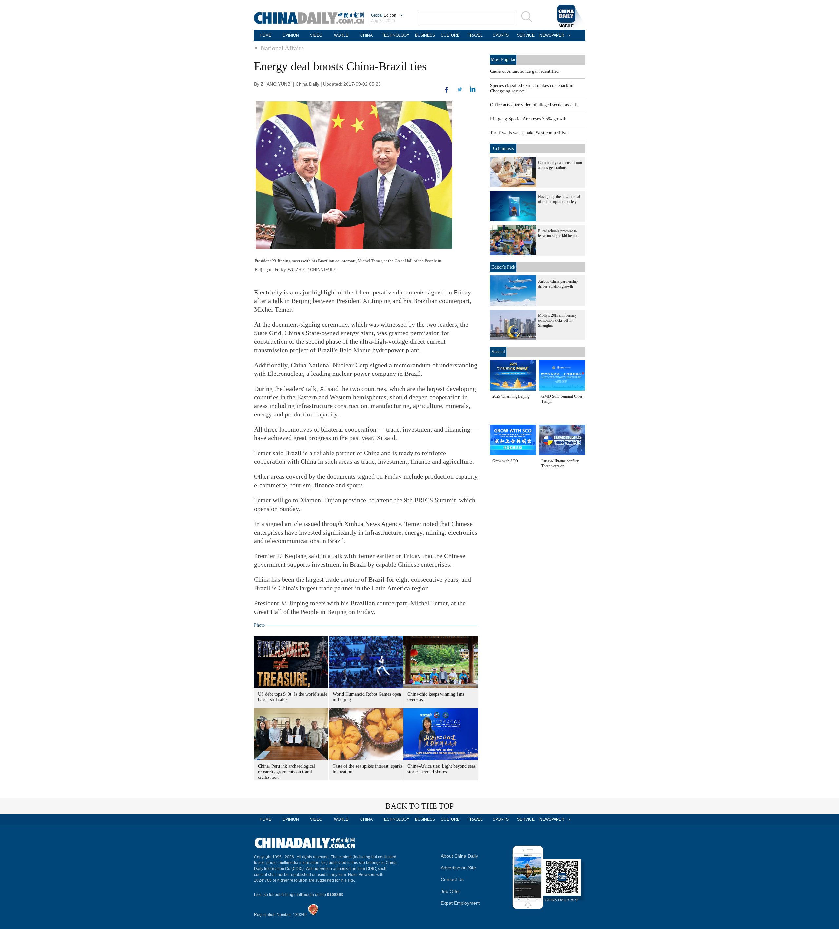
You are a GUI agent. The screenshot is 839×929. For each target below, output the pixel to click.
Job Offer (450, 891)
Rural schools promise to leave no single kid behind (558, 233)
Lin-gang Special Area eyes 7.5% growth (528, 118)
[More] (447, 92)
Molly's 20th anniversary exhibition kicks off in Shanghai (557, 320)
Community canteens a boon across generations (560, 165)
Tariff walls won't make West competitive (528, 133)
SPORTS (501, 35)
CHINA (366, 35)
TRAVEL (475, 35)
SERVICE (526, 35)
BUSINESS (425, 35)
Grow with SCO (505, 461)
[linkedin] (459, 91)
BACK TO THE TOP (419, 806)
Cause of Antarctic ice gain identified (524, 71)
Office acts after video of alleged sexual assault (533, 104)
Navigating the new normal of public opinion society (559, 199)
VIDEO (316, 35)
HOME (265, 35)
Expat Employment (460, 903)
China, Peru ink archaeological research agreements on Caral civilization (286, 772)
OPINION (291, 35)
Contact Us (452, 879)
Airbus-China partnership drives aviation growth (558, 284)
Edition (383, 15)
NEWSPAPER (550, 35)
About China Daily (459, 855)
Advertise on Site (458, 867)
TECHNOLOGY (395, 35)
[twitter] (473, 91)
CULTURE (450, 35)
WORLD (341, 35)
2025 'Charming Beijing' (511, 396)
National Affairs (282, 47)
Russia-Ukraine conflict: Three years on (560, 463)
